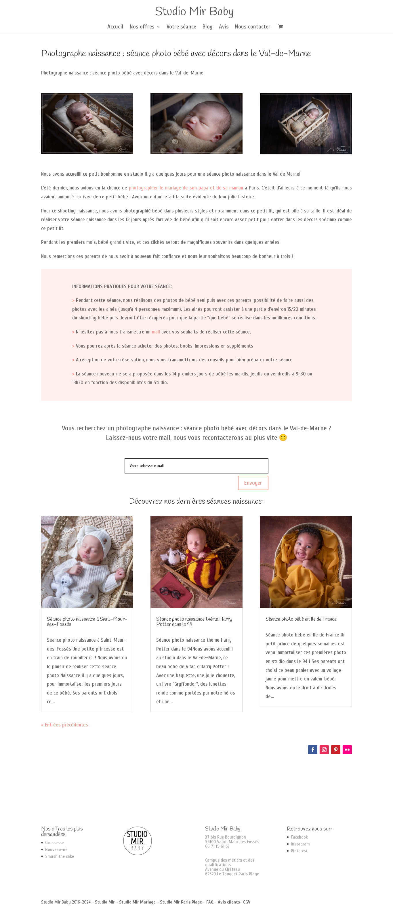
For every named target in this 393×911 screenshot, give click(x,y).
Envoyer (253, 483)
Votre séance (181, 27)
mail (156, 332)
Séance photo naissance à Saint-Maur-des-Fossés (87, 622)
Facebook (299, 837)
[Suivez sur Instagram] (324, 749)
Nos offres (142, 27)
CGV (246, 902)
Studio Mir (105, 902)
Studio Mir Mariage (137, 902)
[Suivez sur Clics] (347, 749)
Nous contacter (252, 27)
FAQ (209, 902)
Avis (224, 27)
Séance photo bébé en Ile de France (301, 619)
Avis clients (229, 902)
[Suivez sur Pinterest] (335, 749)
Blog (208, 27)
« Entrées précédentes (64, 725)
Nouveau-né (56, 849)
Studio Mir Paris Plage (181, 902)
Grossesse (54, 842)
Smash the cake (59, 856)
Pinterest (299, 851)
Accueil (115, 27)
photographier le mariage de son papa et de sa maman (186, 188)
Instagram (300, 844)
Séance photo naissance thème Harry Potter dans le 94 (194, 622)
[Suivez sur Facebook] (312, 749)
